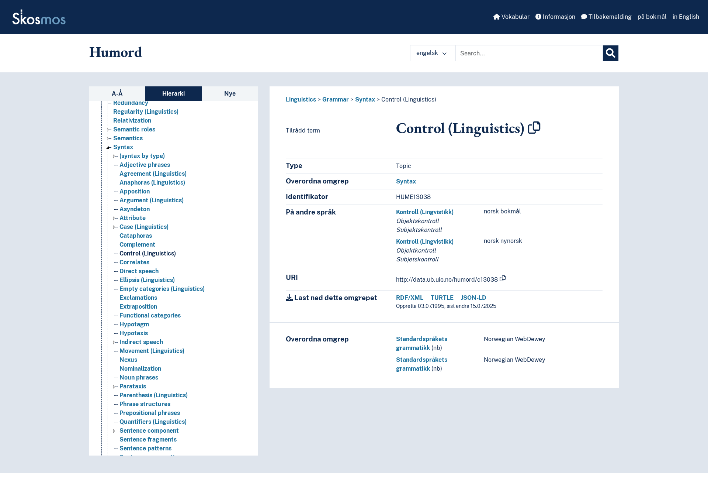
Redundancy (130, 102)
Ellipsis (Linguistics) (147, 280)
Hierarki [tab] (173, 93)
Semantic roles (134, 129)
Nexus (128, 359)
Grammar (335, 99)
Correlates (134, 262)
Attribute (132, 218)
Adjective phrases (144, 164)
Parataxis (132, 386)
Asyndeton (134, 209)
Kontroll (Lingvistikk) (425, 212)
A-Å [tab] (117, 93)
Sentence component (149, 430)
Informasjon (558, 16)
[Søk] (611, 53)
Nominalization (140, 368)
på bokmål (652, 16)
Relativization (132, 120)
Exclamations (138, 297)
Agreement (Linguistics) (153, 173)
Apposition (134, 191)
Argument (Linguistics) (151, 200)
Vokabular (515, 16)
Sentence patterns (145, 448)
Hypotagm (134, 324)
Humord (115, 51)
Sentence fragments (148, 439)
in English (686, 16)
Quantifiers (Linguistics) (153, 421)
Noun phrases (138, 377)
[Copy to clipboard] (534, 128)
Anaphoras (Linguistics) (152, 182)
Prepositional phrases (149, 412)
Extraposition (138, 306)
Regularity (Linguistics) (145, 111)
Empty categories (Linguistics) (162, 288)
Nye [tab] (230, 93)
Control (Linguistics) (147, 253)
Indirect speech (141, 342)
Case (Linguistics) (144, 226)
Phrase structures (144, 404)
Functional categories (150, 315)
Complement (137, 244)
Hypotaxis (133, 333)
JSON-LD (473, 297)
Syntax (123, 147)
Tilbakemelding (609, 16)
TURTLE (442, 297)
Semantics (128, 138)
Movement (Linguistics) (151, 350)
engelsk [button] (428, 52)
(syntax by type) (142, 155)
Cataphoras (135, 235)
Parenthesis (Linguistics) (153, 395)
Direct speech (139, 271)
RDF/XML (409, 297)
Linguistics (301, 99)
